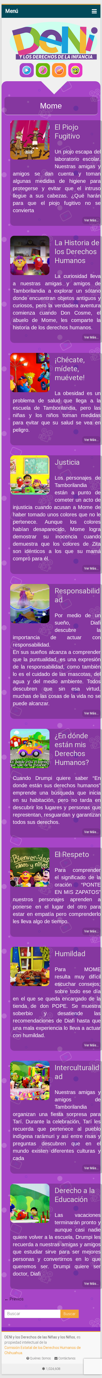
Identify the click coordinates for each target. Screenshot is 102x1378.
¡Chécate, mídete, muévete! (70, 369)
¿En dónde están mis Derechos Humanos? (72, 749)
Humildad (70, 953)
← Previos (14, 1299)
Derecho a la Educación (75, 1195)
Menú (11, 11)
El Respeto (72, 854)
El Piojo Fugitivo (67, 131)
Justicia (67, 462)
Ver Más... (91, 220)
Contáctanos (67, 1358)
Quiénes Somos (40, 1358)
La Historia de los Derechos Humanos (77, 251)
